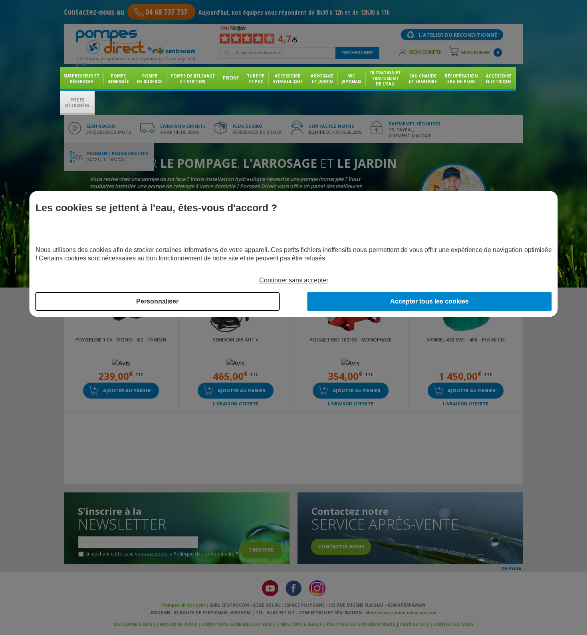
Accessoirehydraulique (287, 78)
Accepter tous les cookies (429, 301)
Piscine (231, 78)
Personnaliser (157, 301)
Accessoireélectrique (499, 78)
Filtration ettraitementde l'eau (385, 78)
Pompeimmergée (118, 78)
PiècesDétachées (77, 102)
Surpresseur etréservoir (81, 78)
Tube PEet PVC (255, 78)
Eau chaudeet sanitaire (423, 78)
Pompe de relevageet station (193, 78)
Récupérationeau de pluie (461, 78)
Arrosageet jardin (322, 78)
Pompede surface (150, 78)
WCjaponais (351, 78)
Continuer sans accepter (293, 280)
